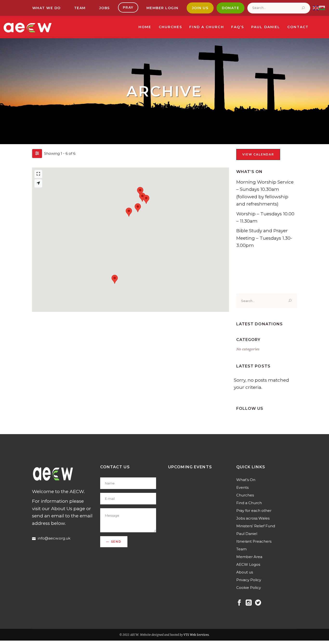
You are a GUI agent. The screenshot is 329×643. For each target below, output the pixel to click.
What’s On (245, 479)
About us (244, 572)
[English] (316, 7)
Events (242, 487)
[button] (115, 279)
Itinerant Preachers (253, 541)
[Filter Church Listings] (37, 153)
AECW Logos (248, 564)
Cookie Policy (248, 587)
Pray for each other (253, 510)
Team (241, 549)
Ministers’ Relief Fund (255, 526)
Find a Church (249, 503)
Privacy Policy (248, 580)
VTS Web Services (196, 635)
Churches (245, 495)
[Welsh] (322, 7)
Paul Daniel (246, 533)
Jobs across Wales (253, 518)
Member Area (249, 556)
